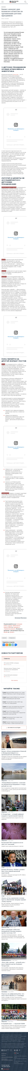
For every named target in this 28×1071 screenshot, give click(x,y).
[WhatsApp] (10, 645)
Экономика (4, 991)
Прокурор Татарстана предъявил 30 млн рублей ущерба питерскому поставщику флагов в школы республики (14, 755)
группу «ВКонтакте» (14, 625)
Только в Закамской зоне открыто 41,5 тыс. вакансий (12, 816)
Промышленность (6, 960)
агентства (15, 74)
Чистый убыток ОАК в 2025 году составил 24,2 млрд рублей (12, 702)
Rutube (6, 632)
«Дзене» (11, 632)
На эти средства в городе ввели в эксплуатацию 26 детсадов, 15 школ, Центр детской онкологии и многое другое (13, 787)
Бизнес (3, 7)
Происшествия (5, 927)
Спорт (3, 867)
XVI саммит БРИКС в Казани (11, 663)
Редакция (3, 1053)
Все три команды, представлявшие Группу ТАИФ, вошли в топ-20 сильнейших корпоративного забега (13, 902)
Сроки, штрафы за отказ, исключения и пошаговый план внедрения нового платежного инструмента (14, 997)
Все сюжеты (14, 680)
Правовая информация (7, 1057)
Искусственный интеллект (10, 675)
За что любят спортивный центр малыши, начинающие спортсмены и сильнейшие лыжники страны (13, 966)
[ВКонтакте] (4, 645)
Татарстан (12, 638)
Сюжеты (7, 658)
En (17, 1053)
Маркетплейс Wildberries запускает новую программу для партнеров (14, 697)
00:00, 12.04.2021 (5, 18)
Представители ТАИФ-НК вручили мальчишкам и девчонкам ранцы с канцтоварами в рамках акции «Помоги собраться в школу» (13, 1026)
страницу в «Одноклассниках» (12, 628)
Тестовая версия (5, 1066)
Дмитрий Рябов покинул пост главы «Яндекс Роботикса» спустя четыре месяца (14, 693)
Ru (15, 1053)
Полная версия (5, 1065)
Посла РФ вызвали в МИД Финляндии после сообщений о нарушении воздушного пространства (14, 712)
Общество (4, 780)
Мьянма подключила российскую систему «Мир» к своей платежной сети (13, 722)
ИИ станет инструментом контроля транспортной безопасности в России (13, 707)
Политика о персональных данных (7, 1060)
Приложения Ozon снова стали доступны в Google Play (12, 718)
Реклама (3, 1055)
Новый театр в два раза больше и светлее (12, 844)
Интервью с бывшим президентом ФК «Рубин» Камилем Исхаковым (13, 873)
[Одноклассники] (7, 645)
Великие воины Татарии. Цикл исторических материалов (12, 670)
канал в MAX (7, 627)
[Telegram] (13, 645)
